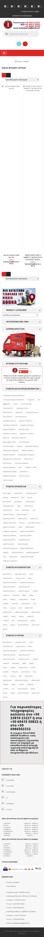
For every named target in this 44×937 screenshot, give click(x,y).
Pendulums (19, 412)
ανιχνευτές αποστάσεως (10, 582)
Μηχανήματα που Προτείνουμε (12, 459)
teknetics (22, 523)
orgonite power (22, 518)
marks (31, 574)
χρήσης (12, 625)
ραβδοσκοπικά (7, 612)
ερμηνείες (6, 603)
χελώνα (5, 625)
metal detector (28, 506)
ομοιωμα (13, 608)
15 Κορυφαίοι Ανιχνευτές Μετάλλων (13, 395)
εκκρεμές (13, 599)
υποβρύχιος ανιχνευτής (10, 561)
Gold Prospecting (26, 404)
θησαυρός (15, 603)
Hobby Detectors (8, 408)
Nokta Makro (26, 510)
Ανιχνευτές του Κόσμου (10, 433)
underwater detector (34, 523)
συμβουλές (30, 616)
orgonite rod (34, 518)
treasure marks (20, 578)
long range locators (20, 574)
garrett (30, 497)
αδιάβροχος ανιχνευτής (10, 531)
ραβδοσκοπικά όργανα (21, 612)
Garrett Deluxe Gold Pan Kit (11, 256)
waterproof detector (9, 527)
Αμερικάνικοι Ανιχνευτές (10, 425)
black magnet (7, 493)
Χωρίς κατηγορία (8, 480)
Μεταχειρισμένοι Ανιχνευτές (26, 454)
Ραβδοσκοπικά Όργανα (9, 471)
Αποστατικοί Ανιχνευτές (19, 438)
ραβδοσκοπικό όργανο (27, 556)
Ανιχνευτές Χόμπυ (24, 429)
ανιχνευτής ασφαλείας (9, 535)
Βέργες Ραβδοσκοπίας (9, 442)
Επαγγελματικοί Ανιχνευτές (11, 450)
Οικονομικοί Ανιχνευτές (21, 463)
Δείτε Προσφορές (24, 442)
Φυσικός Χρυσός (24, 476)
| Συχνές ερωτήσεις (13, 882)
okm (34, 510)
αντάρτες (35, 591)
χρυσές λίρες (36, 625)
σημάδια (5, 616)
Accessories (30, 399)
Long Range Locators (22, 408)
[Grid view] (4, 75)
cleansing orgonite (31, 493)
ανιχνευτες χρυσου (24, 591)
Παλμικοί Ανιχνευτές (9, 467)
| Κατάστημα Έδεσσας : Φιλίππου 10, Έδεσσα (21, 896)
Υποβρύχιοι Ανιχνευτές (9, 476)
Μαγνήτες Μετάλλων (28, 450)
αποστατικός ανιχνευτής (10, 548)
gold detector (7, 501)
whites (20, 527)
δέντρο (5, 599)
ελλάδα (33, 599)
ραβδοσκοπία (13, 556)
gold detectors (7, 574)
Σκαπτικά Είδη (24, 471)
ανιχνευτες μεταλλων (9, 591)
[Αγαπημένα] (18, 43)
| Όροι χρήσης (11, 886)
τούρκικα (6, 620)
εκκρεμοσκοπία (23, 599)
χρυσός (5, 629)
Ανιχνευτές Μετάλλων (9, 429)
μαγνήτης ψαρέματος (32, 552)
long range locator (8, 506)
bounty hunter (18, 493)
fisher (23, 497)
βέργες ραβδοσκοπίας (27, 548)
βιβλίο (24, 595)
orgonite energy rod (22, 514)
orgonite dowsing (8, 514)
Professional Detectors (32, 412)
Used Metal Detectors (9, 421)
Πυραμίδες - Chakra (31, 467)
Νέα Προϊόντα (28, 459)
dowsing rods (14, 497)
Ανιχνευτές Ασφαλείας (27, 425)
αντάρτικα (6, 595)
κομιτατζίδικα (25, 603)
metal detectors (8, 578)
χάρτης (33, 620)
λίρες (34, 603)
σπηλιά (13, 616)
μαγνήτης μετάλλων (17, 552)
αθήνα (30, 578)
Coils (38, 399)
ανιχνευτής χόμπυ (23, 544)
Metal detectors (8, 412)
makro (19, 506)
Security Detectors (20, 416)
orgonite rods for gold (9, 523)
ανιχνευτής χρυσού (24, 540)
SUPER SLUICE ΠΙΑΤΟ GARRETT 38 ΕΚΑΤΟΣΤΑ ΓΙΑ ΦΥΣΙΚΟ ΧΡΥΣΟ (32, 257)
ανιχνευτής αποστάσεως (27, 531)
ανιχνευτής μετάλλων (26, 535)
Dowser (16, 404)
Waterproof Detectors (25, 421)
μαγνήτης (6, 552)
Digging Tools (6, 404)
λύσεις (5, 608)
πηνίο (4, 556)
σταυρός (21, 616)
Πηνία (20, 467)
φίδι (13, 620)
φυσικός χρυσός (23, 620)
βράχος (31, 595)
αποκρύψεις (15, 595)
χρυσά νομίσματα (23, 625)
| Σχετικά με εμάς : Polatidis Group (18, 892)
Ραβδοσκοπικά (29, 527)
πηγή (20, 608)
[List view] (8, 75)
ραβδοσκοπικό (35, 612)
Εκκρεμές (19, 446)
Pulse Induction (7, 416)
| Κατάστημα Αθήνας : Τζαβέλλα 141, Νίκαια (21, 912)
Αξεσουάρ (6, 438)
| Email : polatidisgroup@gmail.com (18, 923)
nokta (17, 510)
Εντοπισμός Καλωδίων (31, 446)
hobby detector (30, 501)
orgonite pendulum (9, 518)
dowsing (5, 497)
